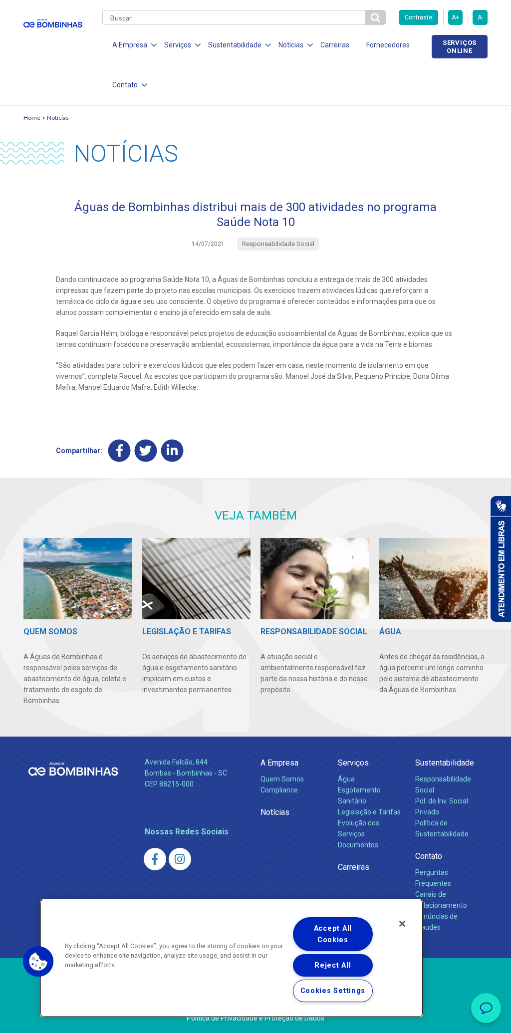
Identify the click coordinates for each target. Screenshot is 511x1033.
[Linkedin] (172, 450)
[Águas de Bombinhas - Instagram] (180, 859)
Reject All (332, 965)
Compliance (279, 790)
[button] (38, 962)
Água (346, 779)
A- (480, 17)
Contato (428, 856)
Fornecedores (388, 45)
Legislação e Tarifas (369, 812)
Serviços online (460, 46)
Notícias (58, 117)
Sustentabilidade (444, 763)
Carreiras (334, 45)
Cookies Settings (333, 991)
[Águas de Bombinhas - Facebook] (155, 859)
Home (31, 117)
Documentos (358, 845)
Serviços (353, 763)
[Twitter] (146, 450)
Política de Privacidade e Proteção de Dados (255, 1018)
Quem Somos (282, 779)
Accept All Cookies (333, 934)
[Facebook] (119, 450)
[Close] (402, 924)
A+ (455, 17)
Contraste (418, 17)
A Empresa (279, 763)
